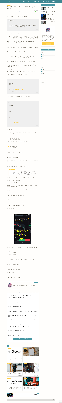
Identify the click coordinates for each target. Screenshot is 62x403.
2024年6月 (44, 54)
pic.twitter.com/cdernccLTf (16, 122)
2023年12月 (44, 67)
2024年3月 (44, 60)
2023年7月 (44, 73)
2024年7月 (44, 52)
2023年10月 (44, 71)
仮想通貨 (34, 1)
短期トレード (29, 1)
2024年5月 (44, 56)
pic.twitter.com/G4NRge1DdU (19, 89)
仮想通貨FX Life (11, 1)
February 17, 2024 (22, 91)
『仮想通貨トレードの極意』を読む (23, 338)
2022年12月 (44, 82)
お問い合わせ (47, 1)
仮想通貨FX (24, 1)
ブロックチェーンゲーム (41, 1)
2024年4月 (44, 58)
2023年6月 (44, 75)
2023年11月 (44, 69)
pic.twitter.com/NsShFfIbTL (29, 26)
